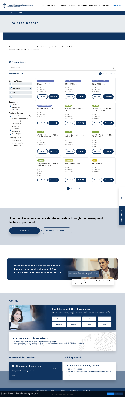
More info (31, 395)
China (89, 319)
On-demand (82, 5)
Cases (90, 5)
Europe (59, 319)
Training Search (46, 5)
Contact (52, 96)
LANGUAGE (105, 5)
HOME (11, 12)
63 (111, 73)
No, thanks (118, 394)
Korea (104, 319)
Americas (59, 324)
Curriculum (72, 5)
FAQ (95, 5)
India (104, 324)
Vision (56, 5)
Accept (110, 394)
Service (63, 5)
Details (42, 96)
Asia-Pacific (74, 324)
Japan (74, 319)
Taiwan (89, 324)
